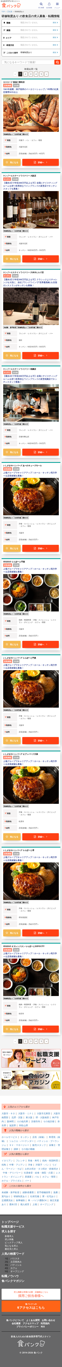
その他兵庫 (22, 1121)
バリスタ (14, 1258)
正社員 (9, 11)
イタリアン (7, 1160)
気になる (13, 162)
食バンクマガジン (13, 1281)
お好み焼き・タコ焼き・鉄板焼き (41, 1168)
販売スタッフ (39, 1145)
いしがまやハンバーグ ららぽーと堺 (18, 850)
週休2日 (13, 1204)
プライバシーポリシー (27, 1326)
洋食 (30, 1164)
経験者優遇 (28, 1192)
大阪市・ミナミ (26, 1113)
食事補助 (20, 1200)
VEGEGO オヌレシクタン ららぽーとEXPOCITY (23, 946)
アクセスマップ (30, 1323)
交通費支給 (7, 1200)
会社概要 (16, 1323)
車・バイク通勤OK (37, 1200)
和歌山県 (23, 1125)
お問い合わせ (48, 1320)
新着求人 (9, 1236)
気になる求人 (11, 1245)
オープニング (46, 1204)
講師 (16, 1149)
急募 (55, 1192)
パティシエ (16, 1264)
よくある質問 (33, 1320)
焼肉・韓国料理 (50, 1160)
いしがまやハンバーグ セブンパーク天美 (20, 754)
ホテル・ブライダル (12, 1180)
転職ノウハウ (10, 1276)
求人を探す (9, 1231)
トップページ (10, 1222)
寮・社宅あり (49, 1196)
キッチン (24, 1137)
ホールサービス (9, 1137)
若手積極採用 (43, 1192)
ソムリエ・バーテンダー (21, 1141)
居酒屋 (28, 1176)
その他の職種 (28, 1149)
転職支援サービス (13, 1226)
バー (27, 1180)
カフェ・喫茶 (49, 1176)
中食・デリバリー (12, 1172)
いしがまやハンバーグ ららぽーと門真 (19, 657)
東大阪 (29, 1117)
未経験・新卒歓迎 (10, 1192)
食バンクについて (15, 1320)
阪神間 (10, 1121)
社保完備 (34, 1196)
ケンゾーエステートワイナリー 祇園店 (19, 369)
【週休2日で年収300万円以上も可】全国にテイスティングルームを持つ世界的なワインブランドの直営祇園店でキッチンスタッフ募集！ (30, 379)
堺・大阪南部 (42, 1117)
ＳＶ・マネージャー (19, 1145)
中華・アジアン (17, 1164)
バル (37, 1176)
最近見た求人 (11, 1248)
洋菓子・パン (42, 1164)
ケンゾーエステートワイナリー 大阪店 (19, 175)
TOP (3, 11)
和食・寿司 (33, 1160)
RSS (43, 1326)
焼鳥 (4, 1164)
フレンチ (20, 1160)
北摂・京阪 (17, 1117)
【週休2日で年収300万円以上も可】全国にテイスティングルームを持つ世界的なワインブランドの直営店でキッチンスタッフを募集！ (30, 185)
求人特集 (9, 1239)
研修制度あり (20, 1196)
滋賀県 (12, 1125)
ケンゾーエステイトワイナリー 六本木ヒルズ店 (23, 272)
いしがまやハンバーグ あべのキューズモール (22, 465)
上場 (34, 1204)
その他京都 (48, 1121)
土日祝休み (16, 1261)
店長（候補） (39, 1137)
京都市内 (35, 1121)
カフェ (13, 1268)
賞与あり (6, 1196)
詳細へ (41, 162)
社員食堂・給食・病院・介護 (38, 1172)
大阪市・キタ (8, 1113)
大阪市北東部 (43, 1113)
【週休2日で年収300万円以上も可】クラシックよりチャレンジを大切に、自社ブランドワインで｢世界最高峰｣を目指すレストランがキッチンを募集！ (30, 282)
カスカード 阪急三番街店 (14, 82)
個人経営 (24, 1204)
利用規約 (45, 1323)
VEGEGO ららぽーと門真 (14, 561)
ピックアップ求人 (14, 1242)
